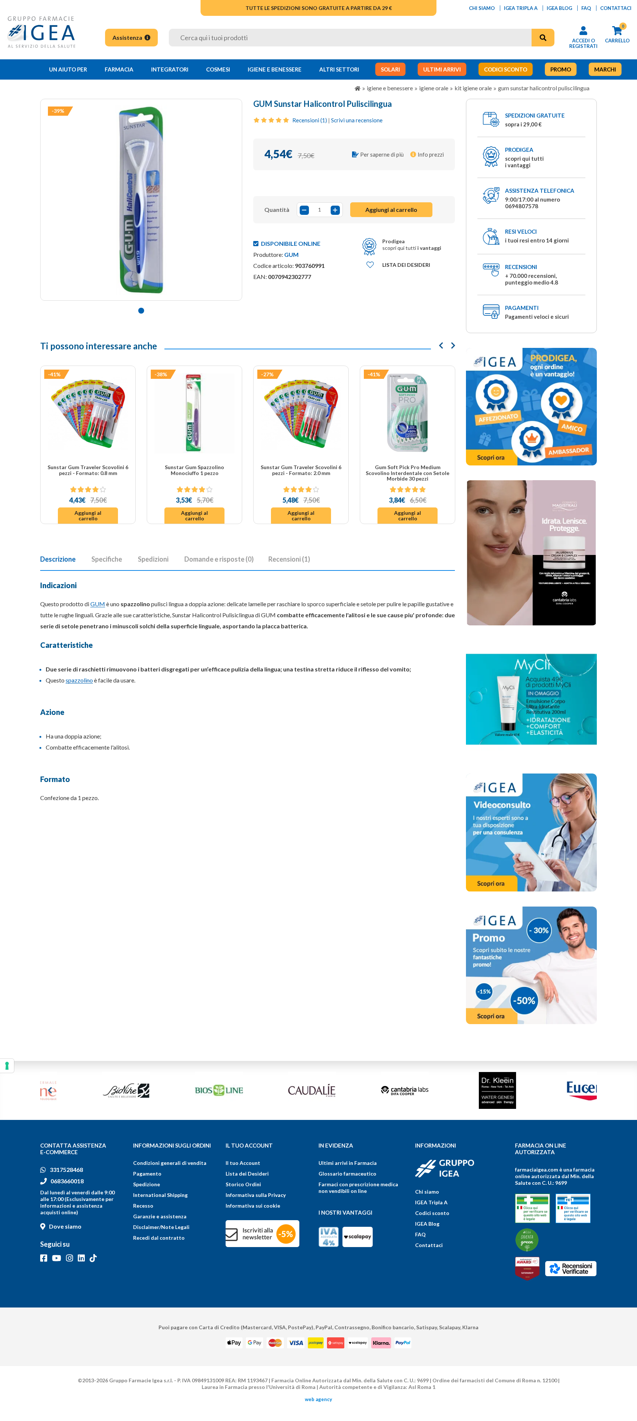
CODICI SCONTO (505, 69)
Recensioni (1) (309, 120)
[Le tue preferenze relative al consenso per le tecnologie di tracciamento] (7, 1066)
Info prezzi (431, 154)
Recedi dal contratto (159, 1238)
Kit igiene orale (473, 87)
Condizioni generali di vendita (169, 1163)
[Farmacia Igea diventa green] (527, 1240)
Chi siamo (427, 1191)
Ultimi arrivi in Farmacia (347, 1163)
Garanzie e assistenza (160, 1216)
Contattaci (429, 1245)
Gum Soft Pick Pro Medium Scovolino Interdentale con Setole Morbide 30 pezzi (407, 473)
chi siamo (482, 8)
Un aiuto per (68, 69)
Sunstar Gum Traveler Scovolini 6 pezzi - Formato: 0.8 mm (88, 470)
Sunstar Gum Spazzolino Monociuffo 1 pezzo (194, 470)
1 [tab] (141, 310)
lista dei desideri (406, 265)
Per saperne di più (382, 154)
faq (586, 8)
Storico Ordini (243, 1184)
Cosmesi (218, 69)
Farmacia (119, 69)
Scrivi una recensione (357, 120)
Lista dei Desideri (247, 1173)
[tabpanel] (141, 200)
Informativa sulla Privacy (256, 1195)
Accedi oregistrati (583, 43)
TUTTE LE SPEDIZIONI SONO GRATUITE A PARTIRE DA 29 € (319, 8)
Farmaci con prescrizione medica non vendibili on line (358, 1187)
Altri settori (339, 69)
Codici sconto (432, 1213)
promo (560, 69)
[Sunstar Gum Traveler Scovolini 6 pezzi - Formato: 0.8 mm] (88, 413)
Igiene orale (433, 87)
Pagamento (147, 1173)
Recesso (143, 1205)
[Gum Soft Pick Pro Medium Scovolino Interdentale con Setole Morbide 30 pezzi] (407, 413)
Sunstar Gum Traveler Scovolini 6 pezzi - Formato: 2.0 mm (301, 470)
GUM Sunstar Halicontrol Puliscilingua (543, 87)
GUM (291, 254)
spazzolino (79, 680)
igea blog (559, 8)
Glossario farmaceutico (347, 1173)
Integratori (169, 69)
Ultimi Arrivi (442, 69)
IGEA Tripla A (431, 1202)
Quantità (276, 209)
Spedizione (146, 1184)
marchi (605, 69)
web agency (318, 1399)
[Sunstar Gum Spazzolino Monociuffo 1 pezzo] (194, 413)
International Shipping (160, 1195)
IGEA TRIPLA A (520, 8)
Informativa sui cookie (253, 1205)
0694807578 (521, 206)
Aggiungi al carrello (87, 515)
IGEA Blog (427, 1224)
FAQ (420, 1234)
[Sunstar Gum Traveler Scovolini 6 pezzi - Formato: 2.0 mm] (301, 413)
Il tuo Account (243, 1163)
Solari (390, 69)
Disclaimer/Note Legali (161, 1227)
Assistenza (127, 37)
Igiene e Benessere (275, 69)
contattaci (615, 8)
